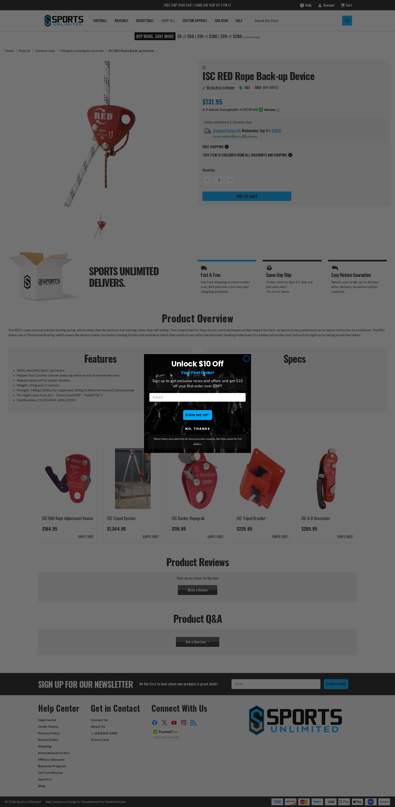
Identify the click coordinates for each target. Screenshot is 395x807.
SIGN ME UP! (197, 414)
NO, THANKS (197, 428)
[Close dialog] (246, 358)
